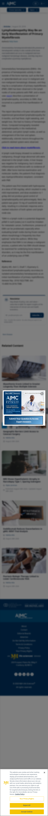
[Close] (44, 772)
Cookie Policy (19, 794)
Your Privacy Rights (27, 799)
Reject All (26, 805)
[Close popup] (42, 393)
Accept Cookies (26, 812)
